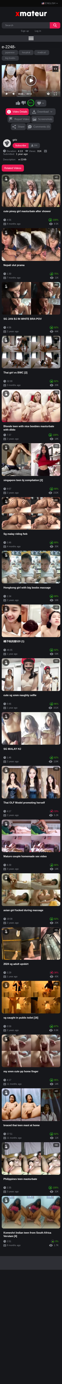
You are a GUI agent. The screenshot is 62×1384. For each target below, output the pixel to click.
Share (21, 126)
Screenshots (45, 119)
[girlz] (7, 143)
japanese (10, 52)
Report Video (21, 119)
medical (42, 52)
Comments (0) (41, 126)
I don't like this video (23, 103)
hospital (26, 52)
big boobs (10, 58)
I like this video (18, 103)
